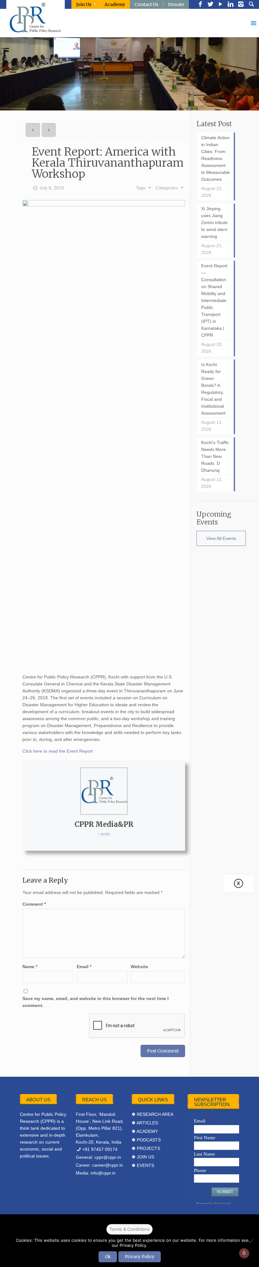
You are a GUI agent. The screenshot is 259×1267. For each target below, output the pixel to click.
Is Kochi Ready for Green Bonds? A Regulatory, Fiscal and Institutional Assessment (213, 389)
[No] (251, 1241)
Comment (34, 904)
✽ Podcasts (146, 1139)
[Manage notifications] (244, 1253)
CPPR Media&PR (104, 824)
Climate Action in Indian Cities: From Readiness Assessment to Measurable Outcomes (215, 158)
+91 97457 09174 (99, 1149)
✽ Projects (146, 1148)
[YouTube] (220, 4)
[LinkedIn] (231, 4)
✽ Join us (143, 1156)
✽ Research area (152, 1114)
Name (29, 966)
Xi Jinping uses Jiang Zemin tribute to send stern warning (214, 222)
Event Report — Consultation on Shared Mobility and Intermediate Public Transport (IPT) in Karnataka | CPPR (214, 300)
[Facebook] (200, 4)
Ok (108, 1256)
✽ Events (143, 1165)
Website (139, 966)
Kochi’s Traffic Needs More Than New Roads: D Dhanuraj (215, 456)
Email (84, 966)
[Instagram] (241, 4)
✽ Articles (145, 1122)
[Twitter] (210, 4)
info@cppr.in (103, 1172)
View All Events (221, 538)
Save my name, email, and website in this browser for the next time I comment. (95, 1002)
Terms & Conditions (129, 1229)
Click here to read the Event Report (57, 751)
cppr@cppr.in (107, 1157)
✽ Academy (145, 1131)
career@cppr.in (107, 1165)
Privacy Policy (139, 1256)
